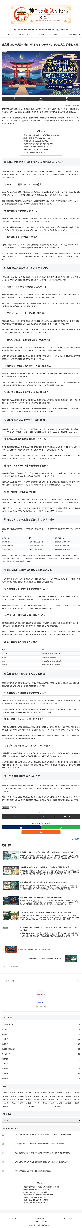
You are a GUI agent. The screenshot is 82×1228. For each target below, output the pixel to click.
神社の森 (41, 1002)
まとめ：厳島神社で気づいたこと (34, 152)
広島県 (14, 808)
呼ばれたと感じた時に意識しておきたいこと (38, 147)
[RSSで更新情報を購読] (41, 832)
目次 (38, 131)
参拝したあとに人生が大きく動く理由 (36, 141)
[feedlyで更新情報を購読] (60, 827)
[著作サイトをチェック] (21, 827)
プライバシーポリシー (41, 1222)
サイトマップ (68, 1219)
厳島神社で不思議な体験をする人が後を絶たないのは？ (41, 135)
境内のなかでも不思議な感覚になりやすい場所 (39, 144)
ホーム (14, 1219)
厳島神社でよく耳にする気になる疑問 (36, 149)
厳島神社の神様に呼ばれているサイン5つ (37, 138)
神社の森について (41, 1219)
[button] (67, 99)
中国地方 (6, 808)
